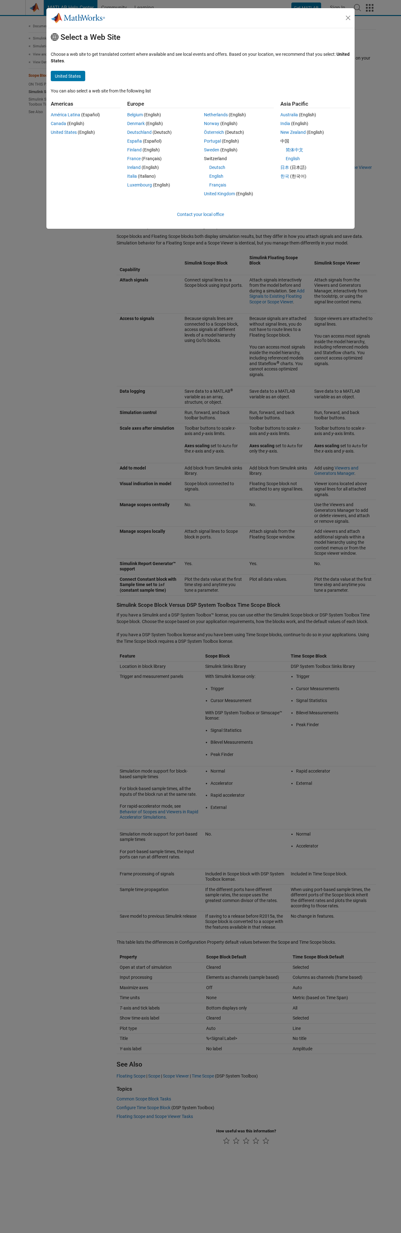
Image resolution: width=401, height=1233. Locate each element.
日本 (284, 167)
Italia (132, 176)
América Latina (65, 114)
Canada (58, 123)
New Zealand (293, 132)
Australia (289, 114)
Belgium (135, 114)
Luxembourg (139, 184)
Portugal (212, 141)
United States (64, 132)
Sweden (211, 149)
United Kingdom (219, 193)
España (134, 141)
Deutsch (217, 167)
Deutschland (139, 132)
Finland (134, 149)
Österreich (214, 132)
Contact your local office (200, 214)
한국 (284, 176)
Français (217, 184)
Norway (211, 123)
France (134, 158)
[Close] (348, 17)
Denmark (136, 123)
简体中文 (294, 149)
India (285, 123)
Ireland (134, 167)
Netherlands (216, 114)
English (216, 176)
